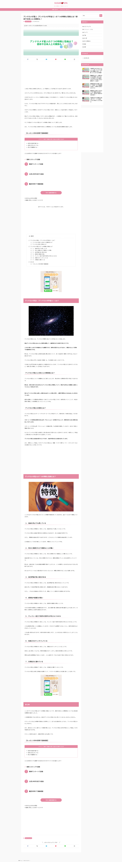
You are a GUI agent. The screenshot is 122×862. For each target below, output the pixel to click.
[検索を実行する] (100, 15)
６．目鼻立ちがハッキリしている (40, 258)
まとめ (32, 262)
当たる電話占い (87, 41)
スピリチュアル (28, 21)
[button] (27, 59)
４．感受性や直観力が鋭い (39, 254)
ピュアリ (86, 32)
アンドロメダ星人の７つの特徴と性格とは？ (41, 246)
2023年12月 (86, 58)
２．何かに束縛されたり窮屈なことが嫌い (42, 250)
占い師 (85, 38)
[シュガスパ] (61, 3)
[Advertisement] (51, 73)
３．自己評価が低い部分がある (40, 252)
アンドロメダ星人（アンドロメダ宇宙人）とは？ (42, 240)
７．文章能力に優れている (39, 259)
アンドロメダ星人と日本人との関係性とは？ (43, 242)
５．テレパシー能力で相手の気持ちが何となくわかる (45, 256)
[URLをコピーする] (74, 59)
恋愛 (85, 47)
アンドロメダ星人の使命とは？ (40, 244)
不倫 (85, 35)
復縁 (85, 44)
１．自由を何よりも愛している (40, 248)
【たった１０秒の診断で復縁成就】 (41, 264)
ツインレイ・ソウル (88, 29)
